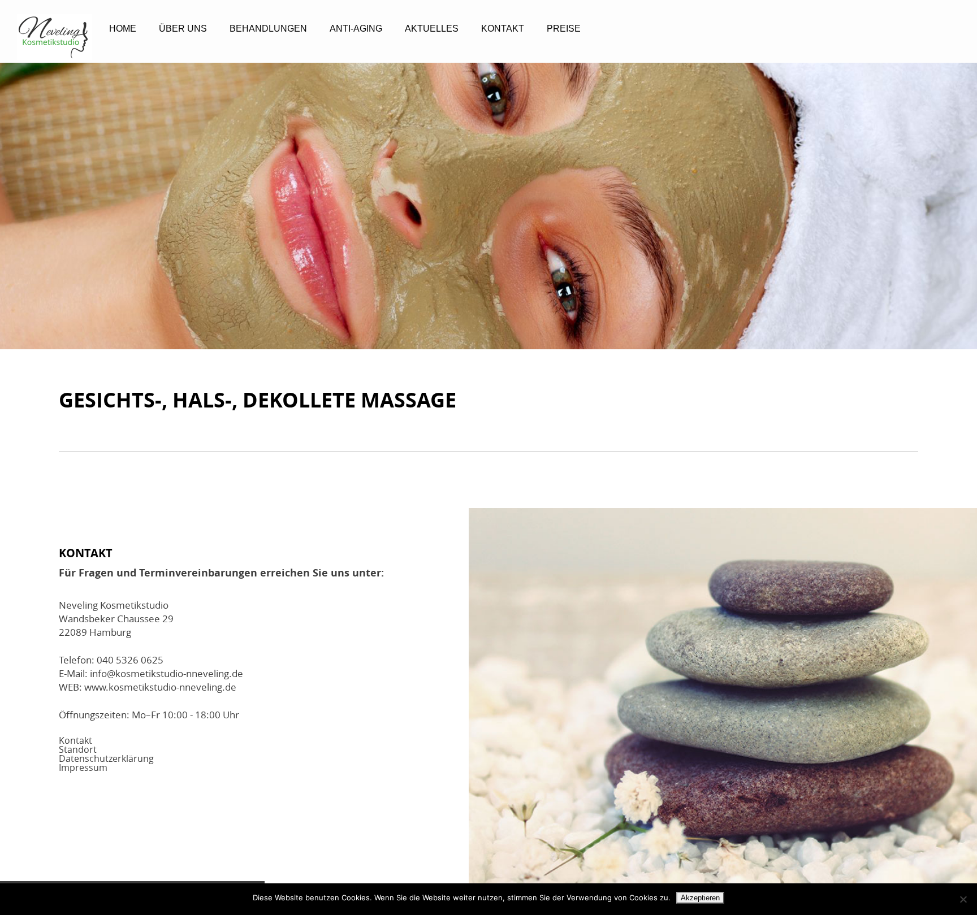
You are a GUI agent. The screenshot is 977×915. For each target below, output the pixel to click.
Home (122, 28)
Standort (78, 749)
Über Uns (183, 28)
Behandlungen (268, 28)
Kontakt (502, 28)
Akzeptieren (700, 898)
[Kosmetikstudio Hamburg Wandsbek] (54, 37)
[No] (963, 899)
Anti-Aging (356, 28)
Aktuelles (432, 28)
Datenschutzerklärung (106, 758)
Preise (564, 28)
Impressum (83, 767)
